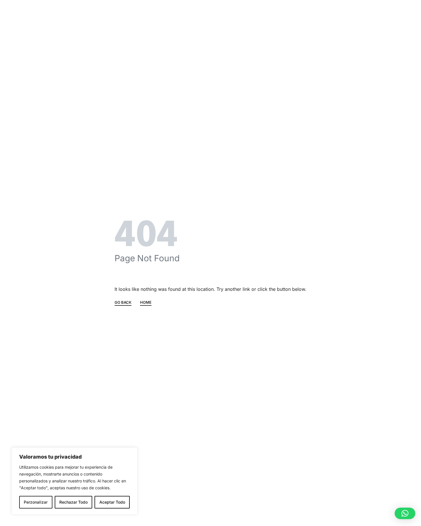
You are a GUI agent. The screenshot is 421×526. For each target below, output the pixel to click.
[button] (405, 513)
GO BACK (123, 303)
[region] (74, 481)
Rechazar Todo (73, 502)
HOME (146, 303)
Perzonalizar (36, 502)
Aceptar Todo (112, 502)
